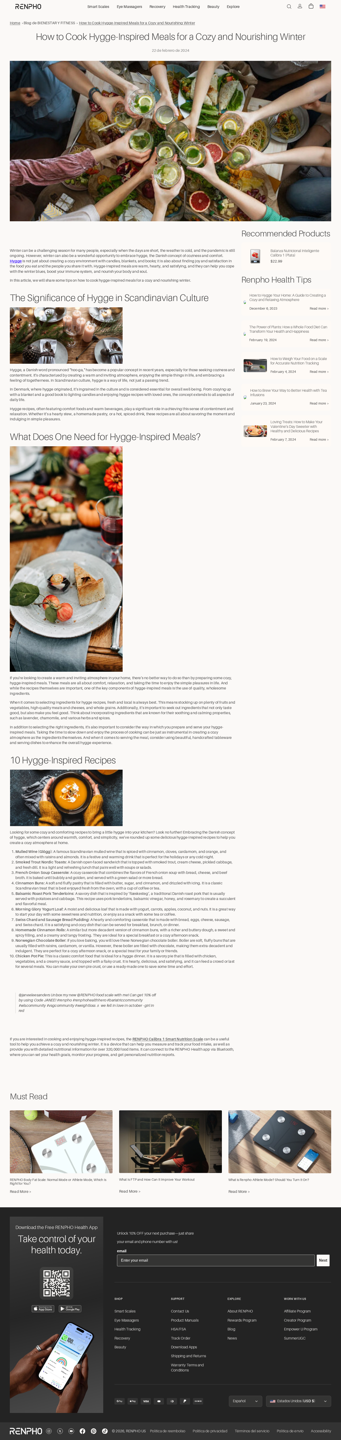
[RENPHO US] (28, 6)
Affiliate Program (297, 1311)
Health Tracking (127, 1329)
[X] (60, 1431)
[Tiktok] (105, 1431)
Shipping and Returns (188, 1356)
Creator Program (297, 1320)
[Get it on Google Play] (70, 1308)
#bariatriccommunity (125, 1000)
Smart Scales (124, 1311)
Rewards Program (241, 1320)
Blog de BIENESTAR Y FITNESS (49, 23)
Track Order (180, 1338)
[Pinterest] (93, 1431)
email (121, 1251)
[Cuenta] (300, 6)
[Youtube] (71, 1431)
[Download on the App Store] (43, 1308)
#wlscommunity (32, 1006)
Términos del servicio (252, 1431)
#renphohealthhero (89, 1000)
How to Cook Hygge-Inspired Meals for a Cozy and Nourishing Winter (137, 23)
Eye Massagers (126, 1320)
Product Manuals (185, 1320)
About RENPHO (240, 1311)
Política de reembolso (167, 1431)
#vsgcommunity (61, 1006)
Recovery (122, 1338)
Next (323, 1260)
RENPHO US (136, 1431)
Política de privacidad (210, 1431)
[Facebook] (82, 1431)
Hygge (16, 261)
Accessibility (321, 1431)
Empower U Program (300, 1329)
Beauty (120, 1347)
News (232, 1338)
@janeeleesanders (34, 995)
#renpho (64, 1000)
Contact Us (180, 1311)
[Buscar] (289, 6)
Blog (231, 1329)
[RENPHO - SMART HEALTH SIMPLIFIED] (26, 1431)
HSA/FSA (178, 1329)
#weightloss (85, 1006)
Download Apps (184, 1347)
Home (15, 23)
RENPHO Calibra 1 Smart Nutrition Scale (167, 1039)
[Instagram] (49, 1431)
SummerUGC (294, 1338)
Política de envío (290, 1431)
